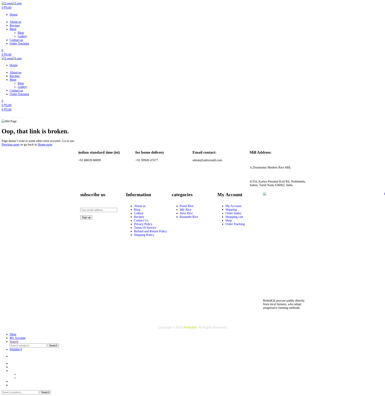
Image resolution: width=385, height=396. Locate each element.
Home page (45, 144)
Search (53, 345)
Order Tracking (19, 43)
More (13, 29)
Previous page (10, 144)
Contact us (16, 40)
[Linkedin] (289, 318)
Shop (13, 18)
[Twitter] (299, 318)
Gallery (22, 36)
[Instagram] (279, 318)
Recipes (15, 25)
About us (15, 21)
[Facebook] (268, 318)
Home (13, 14)
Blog (21, 32)
